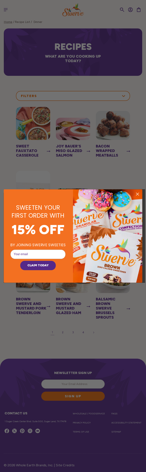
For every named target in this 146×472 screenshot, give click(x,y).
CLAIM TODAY (38, 265)
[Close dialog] (137, 194)
